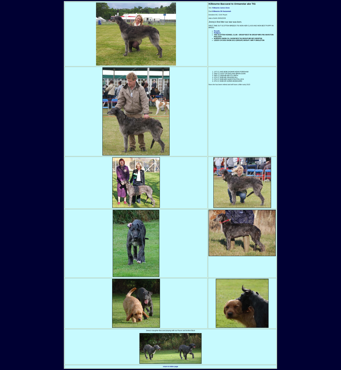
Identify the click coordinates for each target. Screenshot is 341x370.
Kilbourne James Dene (221, 8)
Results (217, 31)
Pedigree (217, 33)
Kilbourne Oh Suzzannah (221, 11)
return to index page (170, 366)
